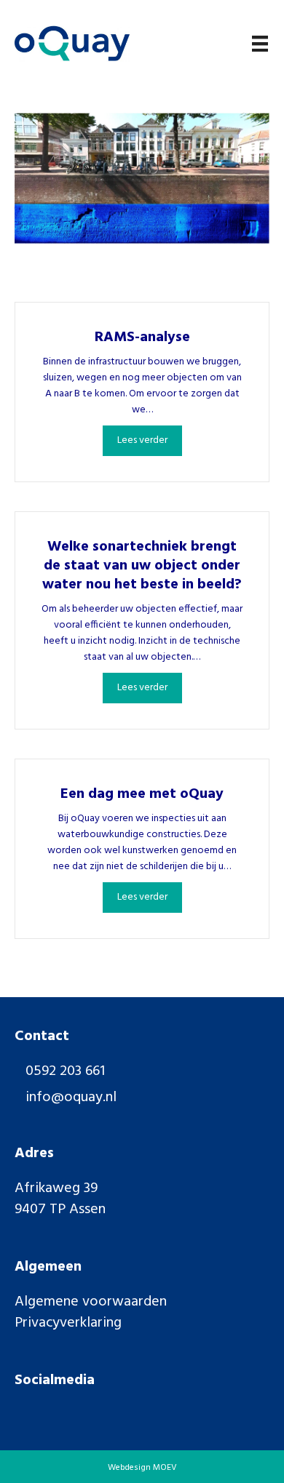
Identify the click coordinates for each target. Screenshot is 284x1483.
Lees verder (149, 440)
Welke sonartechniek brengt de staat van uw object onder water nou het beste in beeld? (142, 565)
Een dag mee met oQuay (142, 794)
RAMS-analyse (142, 337)
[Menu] (260, 43)
